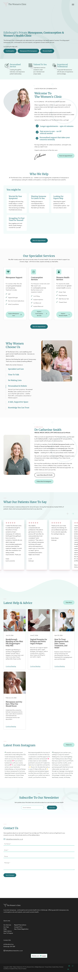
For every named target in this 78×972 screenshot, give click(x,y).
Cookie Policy (55, 967)
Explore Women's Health (63, 314)
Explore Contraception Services (39, 313)
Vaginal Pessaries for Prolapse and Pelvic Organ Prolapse (38, 641)
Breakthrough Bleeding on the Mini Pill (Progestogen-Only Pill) (14, 642)
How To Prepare (8, 933)
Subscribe (52, 807)
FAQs (5, 929)
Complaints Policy (13, 968)
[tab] (21, 370)
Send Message (10, 875)
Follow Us (69, 745)
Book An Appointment (65, 155)
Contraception (10, 51)
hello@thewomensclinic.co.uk (14, 839)
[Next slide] (72, 513)
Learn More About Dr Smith (44, 475)
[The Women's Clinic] (15, 4)
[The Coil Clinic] (12, 905)
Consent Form (18, 927)
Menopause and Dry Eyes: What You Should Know (14, 704)
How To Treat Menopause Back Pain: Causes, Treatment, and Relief (61, 643)
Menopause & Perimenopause (28, 51)
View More (69, 602)
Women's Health (47, 51)
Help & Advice (8, 931)
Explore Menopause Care (13, 314)
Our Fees (6, 927)
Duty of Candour (23, 968)
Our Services (7, 925)
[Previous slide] (67, 513)
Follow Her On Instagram (44, 481)
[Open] (73, 4)
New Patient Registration (21, 929)
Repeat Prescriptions (20, 925)
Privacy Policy (48, 967)
